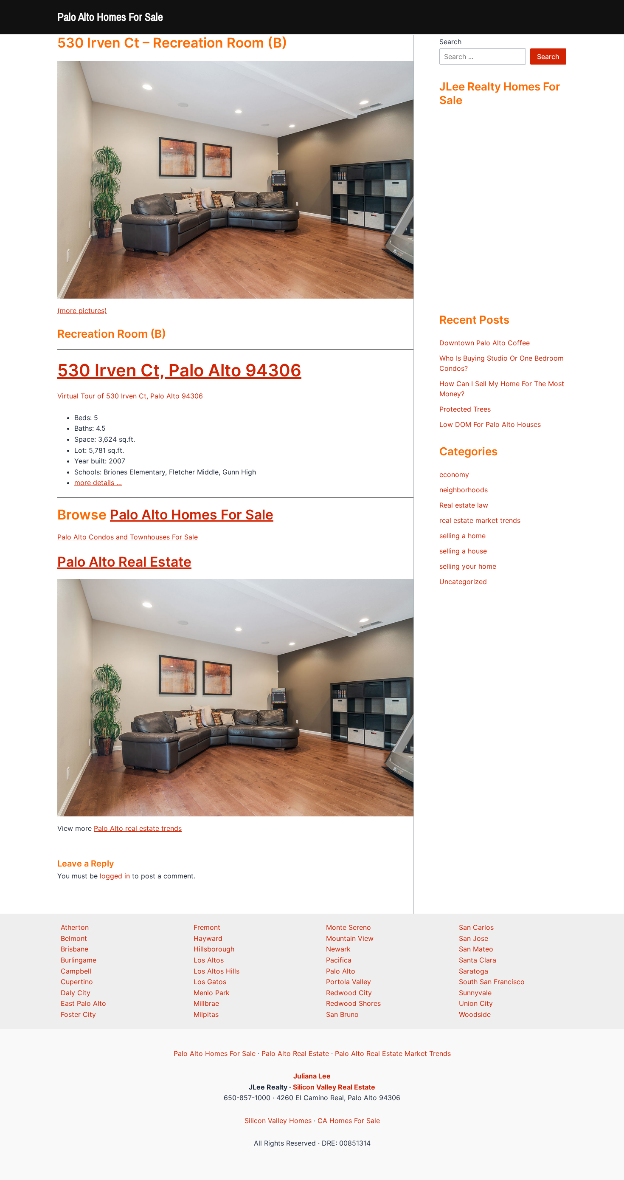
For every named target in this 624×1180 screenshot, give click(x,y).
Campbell (76, 971)
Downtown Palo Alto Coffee (484, 343)
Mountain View (350, 938)
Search (450, 41)
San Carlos (476, 927)
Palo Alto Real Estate (124, 561)
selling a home (462, 535)
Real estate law (463, 505)
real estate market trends (479, 520)
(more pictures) (82, 310)
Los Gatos (210, 981)
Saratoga (473, 971)
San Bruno (342, 1014)
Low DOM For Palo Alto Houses (490, 424)
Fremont (207, 927)
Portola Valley (348, 981)
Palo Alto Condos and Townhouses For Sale (127, 537)
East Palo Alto (83, 1003)
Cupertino (77, 981)
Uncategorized (463, 581)
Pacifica (338, 960)
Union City (476, 1003)
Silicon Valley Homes (278, 1120)
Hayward (208, 938)
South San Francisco (492, 981)
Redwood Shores (353, 1003)
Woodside (475, 1014)
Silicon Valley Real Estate (334, 1087)
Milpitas (206, 1014)
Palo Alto (340, 971)
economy (454, 474)
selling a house (463, 551)
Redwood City (349, 992)
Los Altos (209, 960)
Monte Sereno (348, 927)
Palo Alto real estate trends (138, 828)
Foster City (78, 1014)
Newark (338, 949)
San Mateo (476, 949)
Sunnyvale (475, 992)
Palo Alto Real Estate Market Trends (393, 1053)
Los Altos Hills (216, 971)
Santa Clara (477, 960)
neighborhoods (463, 490)
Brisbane (74, 949)
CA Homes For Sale (349, 1120)
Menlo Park (212, 992)
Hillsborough (214, 949)
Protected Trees (465, 409)
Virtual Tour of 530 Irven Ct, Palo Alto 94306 (130, 396)
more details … (98, 482)
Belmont (74, 938)
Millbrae (206, 1003)
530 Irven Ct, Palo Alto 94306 (179, 370)
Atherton (75, 927)
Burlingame (78, 960)
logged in (115, 876)
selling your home (467, 566)
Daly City (75, 992)
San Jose (473, 938)
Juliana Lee (312, 1076)
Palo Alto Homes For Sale (110, 16)
